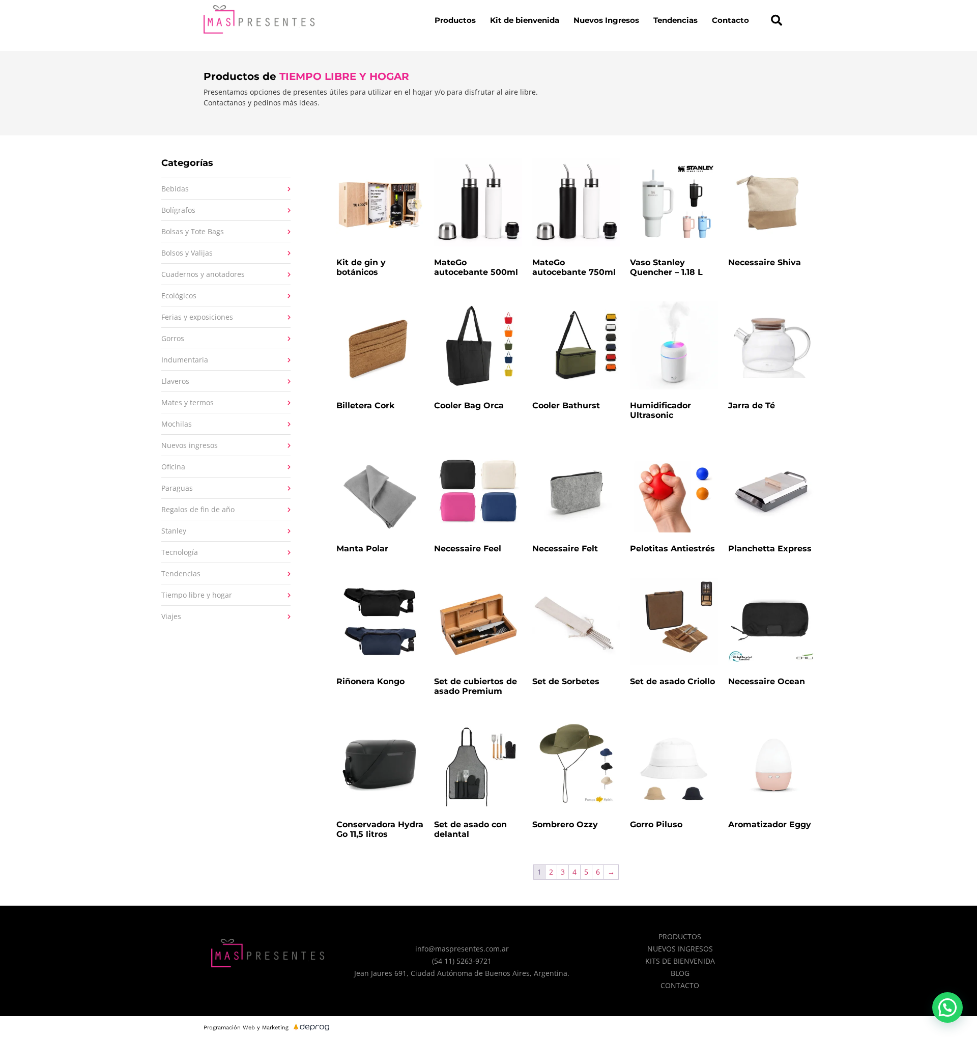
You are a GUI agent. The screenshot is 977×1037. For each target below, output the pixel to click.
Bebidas (175, 188)
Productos (455, 20)
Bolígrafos (178, 210)
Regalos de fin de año (198, 509)
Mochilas (176, 424)
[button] (776, 20)
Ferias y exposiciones (197, 317)
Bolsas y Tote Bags (192, 231)
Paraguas (177, 488)
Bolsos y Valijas (187, 253)
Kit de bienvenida (524, 20)
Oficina (173, 466)
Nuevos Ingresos (606, 20)
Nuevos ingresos (189, 445)
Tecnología (179, 552)
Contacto (730, 20)
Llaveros (175, 381)
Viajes (171, 616)
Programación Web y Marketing (246, 1027)
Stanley (173, 531)
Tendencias (675, 20)
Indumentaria (184, 360)
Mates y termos (187, 402)
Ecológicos (178, 295)
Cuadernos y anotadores (203, 274)
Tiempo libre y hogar (196, 595)
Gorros (172, 338)
